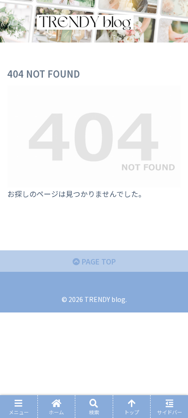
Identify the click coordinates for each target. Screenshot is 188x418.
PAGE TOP (98, 261)
